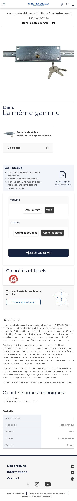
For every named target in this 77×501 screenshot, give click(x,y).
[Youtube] (49, 484)
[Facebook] (31, 484)
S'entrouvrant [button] (32, 210)
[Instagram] (40, 484)
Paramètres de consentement (36, 496)
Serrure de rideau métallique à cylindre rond (34, 134)
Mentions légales (15, 493)
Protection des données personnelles (47, 493)
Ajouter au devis (38, 253)
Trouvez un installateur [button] (23, 302)
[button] (4, 4)
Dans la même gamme (35, 23)
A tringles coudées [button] (26, 232)
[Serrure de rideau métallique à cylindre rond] (47, 147)
